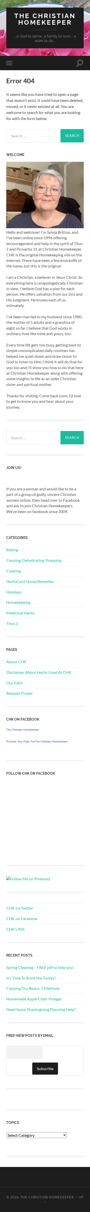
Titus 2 (12, 623)
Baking (12, 549)
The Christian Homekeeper (45, 19)
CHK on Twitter (19, 908)
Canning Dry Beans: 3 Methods (33, 988)
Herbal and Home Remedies (30, 581)
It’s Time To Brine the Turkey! (31, 977)
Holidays (14, 592)
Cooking (13, 570)
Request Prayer (19, 693)
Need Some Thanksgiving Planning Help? (41, 1009)
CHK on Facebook (22, 918)
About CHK (16, 661)
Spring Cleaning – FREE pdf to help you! (40, 967)
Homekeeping (18, 602)
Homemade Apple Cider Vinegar (34, 998)
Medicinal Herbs (20, 612)
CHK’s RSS (15, 929)
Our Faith (14, 682)
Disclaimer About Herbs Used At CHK (39, 672)
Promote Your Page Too (20, 741)
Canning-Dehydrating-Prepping (33, 560)
